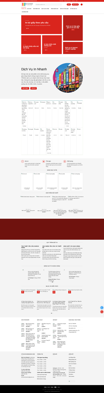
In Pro (70, 365)
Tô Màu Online (72, 370)
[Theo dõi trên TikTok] (79, 0)
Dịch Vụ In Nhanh (72, 363)
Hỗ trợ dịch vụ (73, 8)
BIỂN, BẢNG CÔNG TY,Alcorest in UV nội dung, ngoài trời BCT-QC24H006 (76, 211)
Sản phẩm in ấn (36, 8)
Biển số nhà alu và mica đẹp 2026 (44, 210)
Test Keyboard (72, 372)
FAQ (76, 0)
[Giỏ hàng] (82, 5)
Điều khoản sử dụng (41, 378)
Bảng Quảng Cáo (72, 359)
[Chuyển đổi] (82, 326)
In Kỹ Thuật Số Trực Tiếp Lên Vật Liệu (74, 302)
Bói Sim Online (72, 368)
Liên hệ (73, 0)
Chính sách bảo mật (41, 376)
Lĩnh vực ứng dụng (64, 8)
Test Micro (71, 374)
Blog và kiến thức (67, 0)
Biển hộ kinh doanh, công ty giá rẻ (28, 210)
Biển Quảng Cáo (72, 361)
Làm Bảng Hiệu (25, 11)
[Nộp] (61, 4)
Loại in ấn (29, 8)
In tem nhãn (45, 47)
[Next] (84, 179)
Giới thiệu (61, 0)
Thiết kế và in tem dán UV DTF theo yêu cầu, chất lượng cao (44, 302)
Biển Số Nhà (44, 209)
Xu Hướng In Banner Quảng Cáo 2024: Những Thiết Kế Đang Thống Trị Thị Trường (59, 303)
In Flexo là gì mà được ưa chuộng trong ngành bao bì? (27, 302)
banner (54, 307)
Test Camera (71, 376)
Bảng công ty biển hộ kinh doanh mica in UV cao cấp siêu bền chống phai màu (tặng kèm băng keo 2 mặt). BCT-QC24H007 (60, 212)
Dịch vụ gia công (45, 8)
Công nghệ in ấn (54, 8)
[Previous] (20, 179)
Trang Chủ (23, 8)
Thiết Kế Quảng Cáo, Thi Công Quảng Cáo (74, 331)
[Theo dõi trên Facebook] (78, 0)
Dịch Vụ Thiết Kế (72, 323)
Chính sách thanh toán (42, 374)
